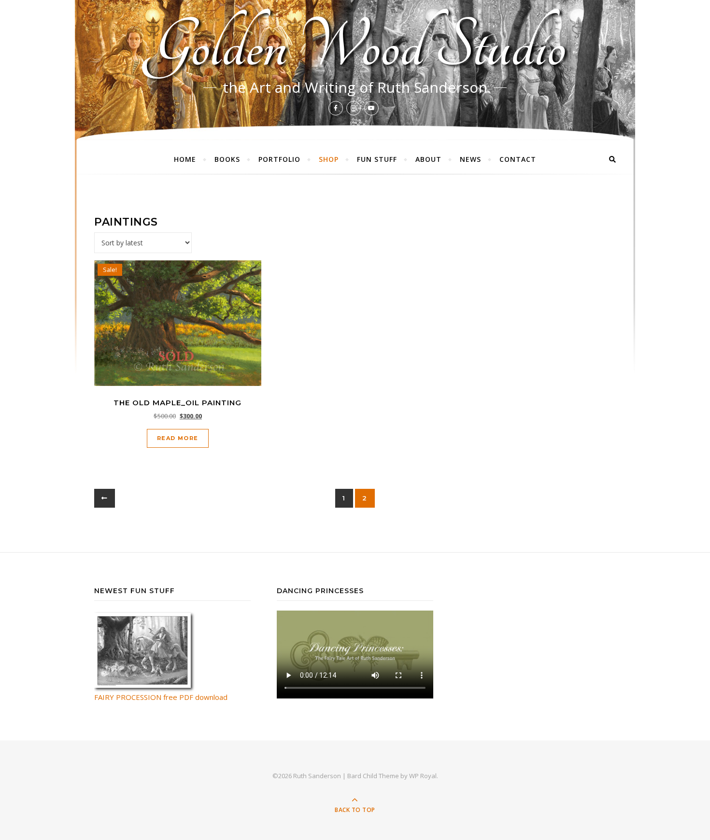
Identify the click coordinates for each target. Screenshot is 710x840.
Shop (329, 159)
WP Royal (423, 775)
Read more (178, 438)
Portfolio (279, 159)
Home (185, 159)
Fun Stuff (377, 159)
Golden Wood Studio (355, 46)
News (470, 159)
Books (227, 159)
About (428, 159)
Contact (517, 159)
